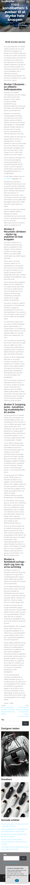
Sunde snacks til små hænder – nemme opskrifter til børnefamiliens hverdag (13, 842)
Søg (2, 720)
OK (17, 880)
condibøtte (8, 179)
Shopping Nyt (7, 1)
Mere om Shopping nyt (11, 863)
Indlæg (11, 703)
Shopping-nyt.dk (9, 25)
